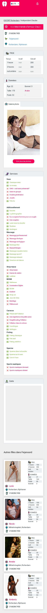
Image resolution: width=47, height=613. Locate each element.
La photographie (16, 214)
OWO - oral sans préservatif (19, 188)
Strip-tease (13, 270)
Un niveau (13, 185)
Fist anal (13, 339)
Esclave (12, 292)
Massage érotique (16, 238)
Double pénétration (16, 195)
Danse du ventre (15, 273)
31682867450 (14, 33)
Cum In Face (14, 357)
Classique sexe (15, 182)
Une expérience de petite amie (20, 317)
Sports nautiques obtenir (18, 370)
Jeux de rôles (14, 298)
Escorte (12, 211)
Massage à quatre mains (18, 251)
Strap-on (13, 295)
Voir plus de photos (23, 161)
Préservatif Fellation (17, 314)
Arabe (27, 91)
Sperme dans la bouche (18, 351)
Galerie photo (13, 104)
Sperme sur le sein (16, 354)
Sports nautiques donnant (19, 367)
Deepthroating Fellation (18, 320)
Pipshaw (13, 226)
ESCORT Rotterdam (11, 20)
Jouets (12, 198)
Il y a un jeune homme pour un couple (23, 217)
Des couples (14, 220)
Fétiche (12, 201)
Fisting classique (16, 335)
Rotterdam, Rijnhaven (17, 44)
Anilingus (13, 329)
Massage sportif (16, 254)
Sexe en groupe (15, 192)
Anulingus (13, 229)
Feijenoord (13, 39)
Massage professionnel (18, 235)
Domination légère (16, 285)
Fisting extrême (15, 342)
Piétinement (14, 304)
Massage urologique (17, 242)
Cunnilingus (14, 326)
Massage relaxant (16, 257)
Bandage (13, 301)
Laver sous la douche (17, 223)
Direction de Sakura (17, 260)
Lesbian (12, 276)
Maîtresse (13, 282)
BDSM (12, 288)
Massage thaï (14, 245)
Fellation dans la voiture (18, 323)
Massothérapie (15, 248)
